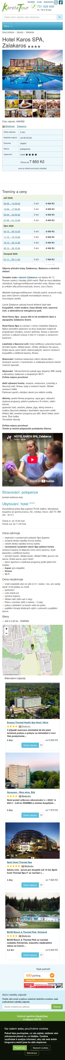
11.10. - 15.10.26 (12, 236)
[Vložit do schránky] (41, 744)
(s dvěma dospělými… (31, 801)
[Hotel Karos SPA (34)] (53, 113)
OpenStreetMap (8, 674)
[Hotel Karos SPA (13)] (39, 95)
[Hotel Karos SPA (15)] (25, 95)
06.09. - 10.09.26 (12, 203)
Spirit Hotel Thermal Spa (19, 862)
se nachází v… (32, 871)
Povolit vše (20, 1047)
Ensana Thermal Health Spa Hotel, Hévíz (27, 722)
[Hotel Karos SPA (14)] (32, 70)
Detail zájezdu (30, 745)
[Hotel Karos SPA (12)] (53, 95)
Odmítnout (32, 1052)
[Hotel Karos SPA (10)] (25, 104)
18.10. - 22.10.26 (12, 242)
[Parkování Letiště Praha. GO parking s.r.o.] (40, 977)
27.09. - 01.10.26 (12, 220)
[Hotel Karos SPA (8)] (53, 104)
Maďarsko (10, 126)
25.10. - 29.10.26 (12, 248)
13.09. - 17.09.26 (12, 209)
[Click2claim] (43, 985)
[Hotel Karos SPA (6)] (25, 113)
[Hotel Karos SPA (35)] (39, 113)
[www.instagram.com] (56, 2)
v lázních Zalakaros (27, 277)
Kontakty (31, 1)
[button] (32, 646)
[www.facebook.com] (61, 2)
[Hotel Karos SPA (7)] (11, 113)
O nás (39, 1)
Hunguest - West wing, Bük (21, 792)
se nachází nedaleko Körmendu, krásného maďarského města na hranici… (29, 942)
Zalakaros (21, 126)
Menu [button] (7, 26)
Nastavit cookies (40, 1047)
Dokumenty (48, 1)
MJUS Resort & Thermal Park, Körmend (27, 932)
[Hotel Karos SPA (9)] (39, 104)
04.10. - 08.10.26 (12, 231)
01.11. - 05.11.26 (12, 259)
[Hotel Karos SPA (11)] (11, 104)
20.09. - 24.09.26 (12, 214)
